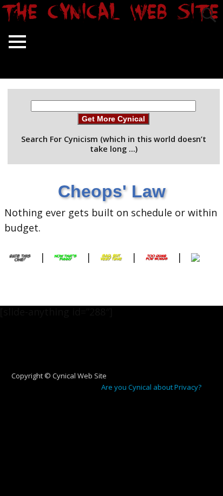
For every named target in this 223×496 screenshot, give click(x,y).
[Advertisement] (116, 349)
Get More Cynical (113, 118)
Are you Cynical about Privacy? (151, 387)
